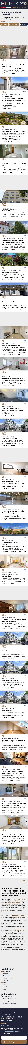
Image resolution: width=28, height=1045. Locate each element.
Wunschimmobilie (9, 946)
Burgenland (6, 971)
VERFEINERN (24, 24)
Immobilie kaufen (19, 915)
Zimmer (9, 902)
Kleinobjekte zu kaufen (9, 999)
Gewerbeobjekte (16, 902)
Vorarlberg (6, 987)
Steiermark (6, 982)
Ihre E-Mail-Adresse (5, 1035)
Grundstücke (5, 904)
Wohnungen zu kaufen (9, 1001)
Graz (24, 909)
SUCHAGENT (5, 24)
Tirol (4, 984)
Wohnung (20, 901)
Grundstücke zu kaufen (9, 1003)
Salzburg (5, 980)
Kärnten (5, 973)
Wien (4, 989)
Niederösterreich (8, 976)
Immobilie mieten (19, 930)
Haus (2, 902)
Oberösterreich (7, 978)
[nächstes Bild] (26, 52)
